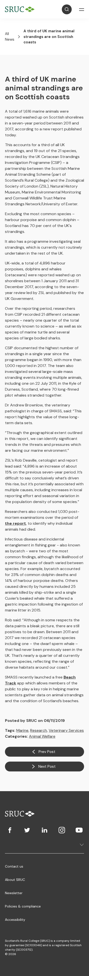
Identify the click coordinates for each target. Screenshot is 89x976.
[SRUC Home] (21, 9)
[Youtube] (79, 830)
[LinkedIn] (44, 830)
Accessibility (15, 919)
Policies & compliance (23, 906)
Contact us (14, 866)
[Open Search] (67, 9)
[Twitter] (27, 830)
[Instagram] (62, 830)
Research (38, 730)
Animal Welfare (42, 736)
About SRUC (15, 879)
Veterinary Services (66, 730)
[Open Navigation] (81, 9)
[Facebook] (10, 830)
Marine (22, 730)
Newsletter (13, 893)
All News (9, 36)
